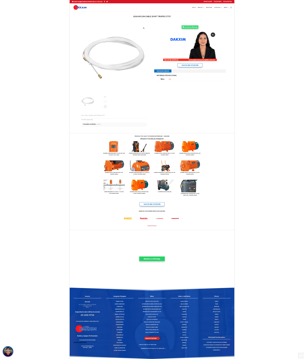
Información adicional (163, 71)
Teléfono (218, 1)
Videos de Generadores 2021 (152, 324)
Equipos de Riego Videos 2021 (152, 301)
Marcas (200, 7)
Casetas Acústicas (119, 319)
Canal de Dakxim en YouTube (152, 332)
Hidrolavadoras (120, 324)
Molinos (120, 340)
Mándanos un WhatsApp (152, 259)
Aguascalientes (184, 301)
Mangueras (119, 327)
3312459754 (227, 1)
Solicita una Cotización (190, 65)
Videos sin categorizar (151, 319)
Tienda (86, 115)
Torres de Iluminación (119, 348)
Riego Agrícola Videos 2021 (152, 314)
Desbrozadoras (119, 322)
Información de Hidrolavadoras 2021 (152, 309)
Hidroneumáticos (120, 311)
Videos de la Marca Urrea (152, 327)
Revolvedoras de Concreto (119, 345)
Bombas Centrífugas (120, 314)
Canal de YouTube (151, 338)
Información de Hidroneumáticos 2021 (152, 311)
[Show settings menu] (205, 59)
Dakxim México (216, 350)
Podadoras (119, 332)
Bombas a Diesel (119, 301)
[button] (143, 28)
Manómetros (120, 337)
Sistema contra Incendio (120, 350)
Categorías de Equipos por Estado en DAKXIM (216, 347)
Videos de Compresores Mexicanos (152, 322)
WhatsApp (209, 7)
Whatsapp (208, 1)
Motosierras (120, 342)
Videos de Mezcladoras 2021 (151, 329)
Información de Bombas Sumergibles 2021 (152, 306)
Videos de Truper (152, 317)
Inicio (194, 7)
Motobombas (120, 329)
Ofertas (216, 296)
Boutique (85, 347)
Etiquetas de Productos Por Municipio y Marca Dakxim (216, 345)
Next (181, 218)
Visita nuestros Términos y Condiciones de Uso (87, 321)
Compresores (120, 306)
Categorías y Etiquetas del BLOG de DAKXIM (217, 342)
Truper (91, 119)
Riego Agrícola (119, 335)
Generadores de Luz (119, 309)
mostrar (98, 124)
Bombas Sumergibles (120, 304)
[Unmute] (202, 59)
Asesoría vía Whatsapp (191, 27)
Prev (122, 218)
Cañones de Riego (120, 317)
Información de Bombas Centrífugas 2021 (152, 304)
